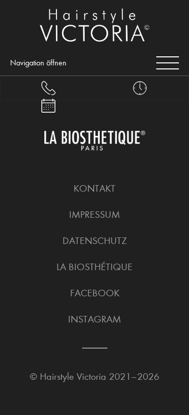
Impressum (94, 214)
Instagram (94, 319)
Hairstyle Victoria (73, 376)
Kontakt (94, 188)
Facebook (94, 293)
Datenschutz (94, 240)
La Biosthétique (94, 267)
